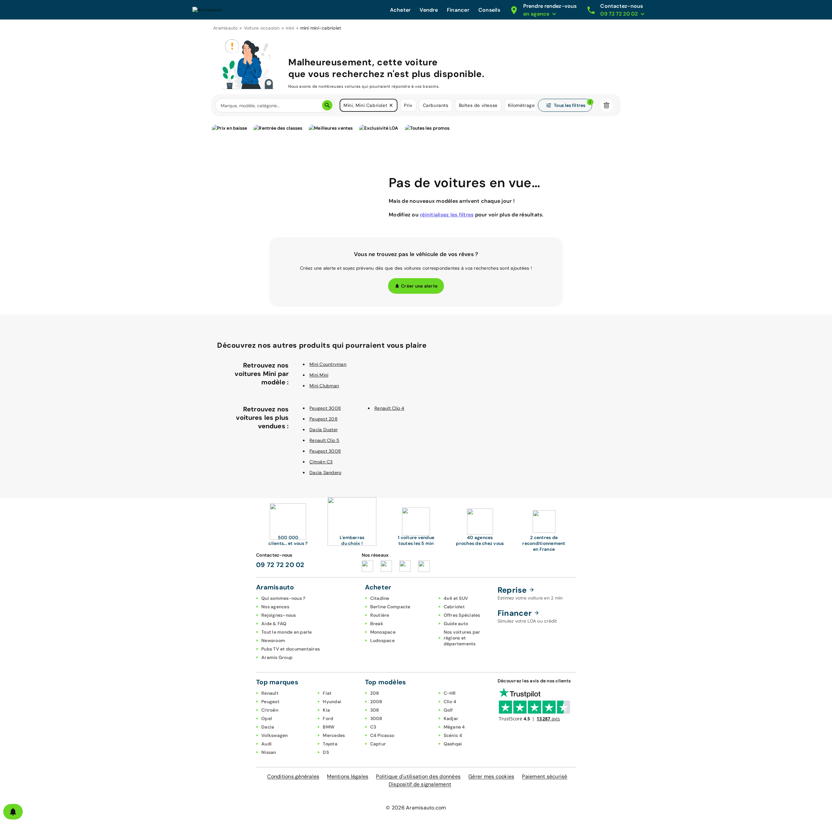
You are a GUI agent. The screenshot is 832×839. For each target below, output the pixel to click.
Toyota (330, 744)
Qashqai (453, 744)
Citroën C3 (321, 462)
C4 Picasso (382, 735)
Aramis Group (276, 657)
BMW (328, 727)
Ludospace (382, 640)
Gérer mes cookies (491, 776)
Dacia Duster (323, 429)
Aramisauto (225, 28)
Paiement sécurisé (544, 776)
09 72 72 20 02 (280, 565)
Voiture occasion (262, 28)
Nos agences (275, 607)
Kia (326, 710)
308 (374, 710)
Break (376, 623)
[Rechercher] (327, 105)
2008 (376, 701)
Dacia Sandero (325, 472)
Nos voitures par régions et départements (462, 638)
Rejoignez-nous (278, 615)
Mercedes (334, 735)
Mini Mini (318, 375)
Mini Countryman (327, 364)
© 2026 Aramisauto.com (416, 807)
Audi (266, 744)
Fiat (327, 693)
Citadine (379, 598)
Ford (328, 718)
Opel (266, 718)
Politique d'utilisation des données (418, 776)
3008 (376, 718)
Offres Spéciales (462, 615)
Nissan (268, 752)
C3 (373, 727)
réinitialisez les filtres (447, 214)
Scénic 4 (453, 735)
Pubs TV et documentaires (290, 649)
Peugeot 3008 (325, 408)
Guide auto (456, 623)
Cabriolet (454, 607)
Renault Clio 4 (389, 408)
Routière (379, 615)
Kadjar (451, 718)
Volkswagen (274, 735)
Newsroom (273, 640)
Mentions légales (347, 776)
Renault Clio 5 (324, 440)
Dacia (267, 727)
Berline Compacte (390, 607)
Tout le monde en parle (286, 632)
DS (326, 752)
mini (290, 28)
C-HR (450, 693)
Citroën (269, 710)
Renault (270, 693)
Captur (378, 744)
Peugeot (270, 701)
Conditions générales (293, 776)
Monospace (383, 632)
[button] (391, 105)
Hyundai (332, 701)
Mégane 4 (454, 727)
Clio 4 (450, 701)
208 (374, 693)
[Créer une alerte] (13, 812)
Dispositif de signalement (420, 784)
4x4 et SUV (456, 598)
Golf (448, 710)
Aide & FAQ (274, 623)
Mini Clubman (324, 386)
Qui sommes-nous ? (283, 598)
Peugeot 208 (323, 419)
